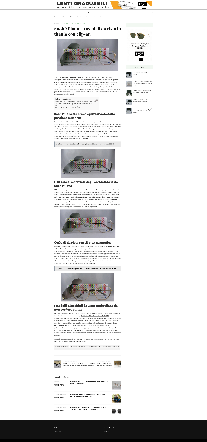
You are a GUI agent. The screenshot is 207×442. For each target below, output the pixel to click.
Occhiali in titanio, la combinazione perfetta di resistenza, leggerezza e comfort (87, 395)
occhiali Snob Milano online (89, 349)
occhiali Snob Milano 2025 (111, 346)
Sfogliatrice (107, 431)
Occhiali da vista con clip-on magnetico (69, 106)
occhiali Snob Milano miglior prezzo (66, 349)
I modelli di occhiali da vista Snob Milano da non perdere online (77, 108)
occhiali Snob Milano (94, 346)
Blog (80, 12)
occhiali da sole (69, 23)
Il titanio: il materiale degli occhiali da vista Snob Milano (74, 104)
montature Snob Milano (78, 346)
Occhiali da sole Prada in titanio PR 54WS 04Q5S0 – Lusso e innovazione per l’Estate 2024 (89, 408)
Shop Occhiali (90, 12)
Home (58, 12)
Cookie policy (58, 431)
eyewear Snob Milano (61, 346)
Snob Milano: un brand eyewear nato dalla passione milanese (76, 101)
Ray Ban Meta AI (109, 428)
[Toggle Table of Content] (96, 99)
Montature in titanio (69, 12)
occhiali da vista (80, 23)
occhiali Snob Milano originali (109, 349)
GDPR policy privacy (60, 428)
